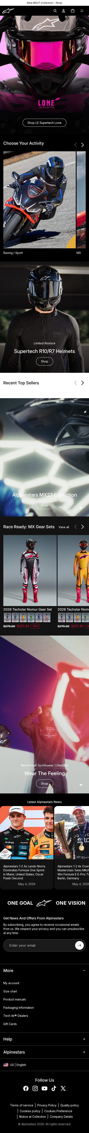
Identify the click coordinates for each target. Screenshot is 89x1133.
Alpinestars (28, 1124)
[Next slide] (82, 145)
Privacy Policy (47, 1105)
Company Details (61, 1116)
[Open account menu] (63, 10)
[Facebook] (26, 1088)
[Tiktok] (54, 1088)
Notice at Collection (32, 1116)
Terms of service (21, 1105)
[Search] (55, 10)
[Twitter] (63, 1088)
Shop (44, 361)
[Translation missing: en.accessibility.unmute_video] (81, 507)
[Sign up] (79, 945)
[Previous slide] (75, 145)
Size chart (10, 991)
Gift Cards (10, 1024)
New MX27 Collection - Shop (44, 2)
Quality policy (69, 1105)
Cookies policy (30, 1111)
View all (64, 527)
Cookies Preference (58, 1111)
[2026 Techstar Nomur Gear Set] (7, 617)
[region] (44, 3)
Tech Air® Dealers (15, 1015)
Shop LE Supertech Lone (44, 122)
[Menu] (82, 10)
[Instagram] (35, 1088)
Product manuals (14, 999)
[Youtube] (44, 1088)
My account (11, 983)
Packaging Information (18, 1007)
